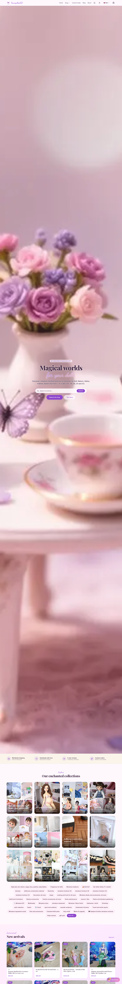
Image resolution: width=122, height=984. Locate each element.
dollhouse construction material (34, 891)
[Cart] (113, 3)
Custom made (76, 3)
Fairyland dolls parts (53, 911)
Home (61, 3)
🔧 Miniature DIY (19, 903)
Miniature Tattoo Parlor (76, 903)
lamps (51, 895)
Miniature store (43, 903)
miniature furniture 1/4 (100, 891)
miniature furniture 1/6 (82, 891)
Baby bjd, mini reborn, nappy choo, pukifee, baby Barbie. (29, 887)
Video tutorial (51, 915)
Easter (29, 907)
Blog (84, 3)
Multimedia (31, 903)
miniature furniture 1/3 (23, 895)
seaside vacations (66, 907)
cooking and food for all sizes (66, 895)
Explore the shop (54, 397)
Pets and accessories (36, 911)
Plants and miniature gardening (103, 899)
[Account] (99, 3)
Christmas (105, 903)
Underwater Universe (82, 907)
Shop (66, 3)
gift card (62, 915)
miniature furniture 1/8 (64, 891)
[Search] (94, 3)
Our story (70, 397)
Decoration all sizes (39, 895)
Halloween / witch (92, 903)
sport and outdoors (51, 907)
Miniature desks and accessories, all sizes (93, 895)
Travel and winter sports (100, 907)
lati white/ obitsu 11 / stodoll (102, 887)
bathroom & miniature (16, 899)
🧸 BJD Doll (85, 887)
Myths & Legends (79, 911)
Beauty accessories (33, 899)
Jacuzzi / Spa (85, 899)
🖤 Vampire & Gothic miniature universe (100, 911)
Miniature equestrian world (17, 911)
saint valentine (19, 907)
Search (81, 391)
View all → (71, 915)
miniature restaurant (58, 903)
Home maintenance (71, 899)
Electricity (51, 891)
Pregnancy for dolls (57, 887)
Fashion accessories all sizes (52, 899)
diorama (17, 891)
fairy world (66, 911)
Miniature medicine (73, 887)
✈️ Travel (38, 907)
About (89, 3)
